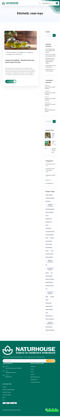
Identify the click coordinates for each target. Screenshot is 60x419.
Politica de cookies (7, 392)
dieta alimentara (49, 241)
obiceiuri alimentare (50, 285)
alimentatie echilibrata (50, 198)
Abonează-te (50, 360)
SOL (3, 400)
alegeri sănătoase (49, 195)
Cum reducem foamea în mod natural (51, 66)
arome (47, 215)
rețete (47, 296)
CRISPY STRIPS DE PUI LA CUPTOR (50, 110)
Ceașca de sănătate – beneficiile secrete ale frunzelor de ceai (19, 61)
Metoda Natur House (35, 377)
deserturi (52, 238)
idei (46, 265)
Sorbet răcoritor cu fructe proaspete (50, 70)
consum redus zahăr (50, 231)
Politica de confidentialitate (9, 389)
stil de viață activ (49, 315)
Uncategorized (49, 183)
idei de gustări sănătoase (50, 269)
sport (47, 312)
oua (46, 288)
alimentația (48, 201)
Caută (47, 32)
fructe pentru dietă (49, 254)
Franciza (32, 374)
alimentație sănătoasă (50, 209)
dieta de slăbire (49, 244)
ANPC (4, 397)
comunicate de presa (50, 164)
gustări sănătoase (49, 257)
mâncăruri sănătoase (50, 279)
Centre (32, 369)
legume (47, 272)
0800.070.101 (9, 377)
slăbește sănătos (49, 306)
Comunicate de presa (35, 382)
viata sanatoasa (49, 327)
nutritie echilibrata (49, 282)
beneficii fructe (49, 222)
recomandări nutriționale (50, 292)
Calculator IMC (34, 379)
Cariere (32, 371)
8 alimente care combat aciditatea (50, 87)
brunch (47, 225)
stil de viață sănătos (50, 319)
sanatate (52, 296)
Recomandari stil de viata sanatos (14, 54)
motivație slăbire (49, 276)
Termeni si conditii (7, 394)
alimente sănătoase (49, 212)
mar (51, 272)
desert (47, 238)
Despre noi (33, 366)
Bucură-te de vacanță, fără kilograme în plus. (51, 55)
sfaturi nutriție (48, 303)
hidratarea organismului (50, 261)
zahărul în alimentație (50, 330)
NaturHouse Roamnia (11, 52)
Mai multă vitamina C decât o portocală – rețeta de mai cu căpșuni (50, 61)
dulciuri (47, 250)
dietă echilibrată (49, 247)
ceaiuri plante (48, 228)
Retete (47, 180)
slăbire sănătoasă (49, 309)
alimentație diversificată (50, 205)
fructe (52, 250)
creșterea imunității (49, 234)
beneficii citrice (49, 218)
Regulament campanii (50, 175)
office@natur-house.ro (11, 372)
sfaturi (47, 299)
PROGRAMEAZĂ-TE (46, 3)
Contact (4, 387)
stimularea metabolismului (50, 323)
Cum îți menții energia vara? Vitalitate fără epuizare (50, 50)
